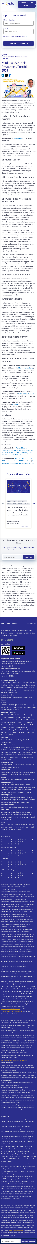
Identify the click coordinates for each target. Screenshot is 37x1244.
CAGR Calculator (29, 720)
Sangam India (17, 404)
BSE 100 (6, 710)
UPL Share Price (25, 461)
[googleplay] (19, 653)
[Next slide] (33, 503)
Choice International (25, 368)
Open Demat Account (26, 2)
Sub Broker (5, 790)
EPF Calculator (14, 725)
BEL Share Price (6, 760)
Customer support (28, 780)
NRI (15, 790)
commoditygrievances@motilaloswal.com (14, 1060)
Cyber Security (6, 829)
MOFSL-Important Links (24, 812)
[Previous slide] (3, 503)
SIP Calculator (5, 715)
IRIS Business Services (26, 394)
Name (5, 28)
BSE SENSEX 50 (14, 710)
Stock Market (15, 785)
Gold (11, 790)
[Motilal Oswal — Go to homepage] (9, 4)
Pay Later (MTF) (16, 690)
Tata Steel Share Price (24, 747)
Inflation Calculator (7, 732)
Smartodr (4, 827)
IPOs (15, 787)
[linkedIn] (11, 641)
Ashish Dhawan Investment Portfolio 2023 (14, 449)
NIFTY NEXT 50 (14, 707)
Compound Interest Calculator (11, 717)
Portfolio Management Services (24, 687)
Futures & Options (7, 787)
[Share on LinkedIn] (3, 75)
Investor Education (7, 817)
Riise (32, 740)
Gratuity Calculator (8, 727)
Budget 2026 (5, 785)
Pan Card (8, 807)
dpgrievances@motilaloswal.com (11, 1011)
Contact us (5, 780)
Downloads (30, 825)
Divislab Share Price (26, 463)
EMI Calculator (23, 722)
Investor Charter (6, 825)
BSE (2, 812)
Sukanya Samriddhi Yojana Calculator (21, 730)
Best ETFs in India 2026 (21, 802)
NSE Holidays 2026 (7, 797)
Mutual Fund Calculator (9, 722)
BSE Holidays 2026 (20, 797)
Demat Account (20, 138)
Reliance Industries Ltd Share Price (22, 757)
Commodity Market (17, 697)
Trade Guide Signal (17, 740)
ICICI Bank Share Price (10, 461)
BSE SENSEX (11, 705)
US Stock (31, 787)
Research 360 (5, 740)
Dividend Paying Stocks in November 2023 (18, 451)
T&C (26, 36)
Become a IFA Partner (9, 775)
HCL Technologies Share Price (15, 755)
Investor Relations (7, 815)
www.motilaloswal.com (16, 1230)
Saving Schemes (27, 807)
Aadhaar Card (16, 807)
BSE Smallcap (28, 705)
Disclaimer (17, 815)
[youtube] (8, 641)
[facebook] (2, 641)
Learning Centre (19, 765)
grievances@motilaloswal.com (10, 1009)
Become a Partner (7, 772)
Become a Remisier (23, 775)
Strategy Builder (6, 742)
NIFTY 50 (4, 705)
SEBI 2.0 (11, 827)
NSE (5, 812)
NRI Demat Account (29, 683)
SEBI (9, 812)
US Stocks (24, 685)
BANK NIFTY (19, 705)
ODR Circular (18, 827)
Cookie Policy (26, 815)
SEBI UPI (25, 6)
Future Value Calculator (27, 725)
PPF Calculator (20, 727)
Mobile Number (9, 20)
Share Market (5, 697)
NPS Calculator (20, 732)
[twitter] (5, 641)
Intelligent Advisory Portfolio (11, 685)
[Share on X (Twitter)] (6, 75)
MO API (27, 740)
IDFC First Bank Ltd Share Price (15, 752)
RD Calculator (26, 715)
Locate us (18, 780)
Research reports (6, 765)
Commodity (21, 790)
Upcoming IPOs (6, 683)
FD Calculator (15, 715)
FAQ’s (11, 780)
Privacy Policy (28, 827)
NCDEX (13, 812)
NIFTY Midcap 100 (25, 707)
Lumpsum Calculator (16, 720)
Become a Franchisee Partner (24, 772)
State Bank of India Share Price (11, 750)
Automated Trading (24, 792)
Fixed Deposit (5, 690)
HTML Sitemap (16, 829)
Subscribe (28, 557)
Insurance (13, 692)
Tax (2, 807)
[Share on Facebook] (10, 75)
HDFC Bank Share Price (8, 747)
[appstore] (19, 648)
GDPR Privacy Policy (19, 825)
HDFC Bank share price (23, 458)
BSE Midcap (5, 707)
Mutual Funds (17, 683)
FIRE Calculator (14, 735)
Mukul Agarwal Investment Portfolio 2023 (17, 453)
